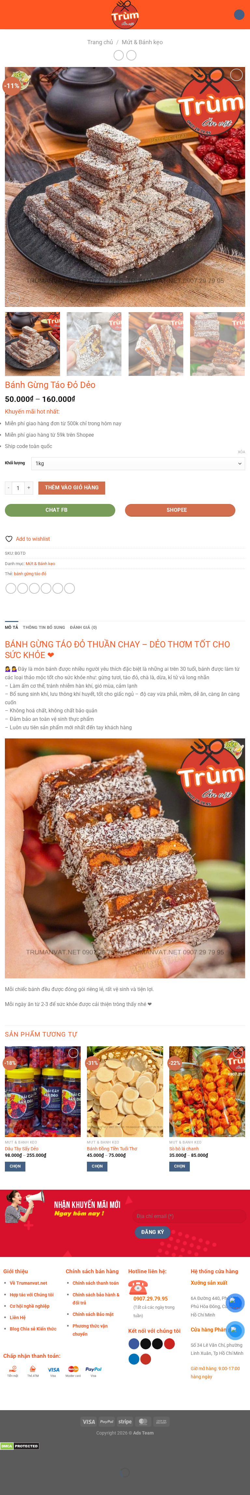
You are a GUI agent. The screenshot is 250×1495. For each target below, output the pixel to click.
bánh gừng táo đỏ (30, 573)
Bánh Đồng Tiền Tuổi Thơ (112, 1149)
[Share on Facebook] (22, 588)
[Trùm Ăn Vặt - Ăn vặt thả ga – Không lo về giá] (125, 14)
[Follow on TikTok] (145, 1343)
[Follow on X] (157, 1343)
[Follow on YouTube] (145, 1359)
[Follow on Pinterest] (169, 1343)
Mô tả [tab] (11, 627)
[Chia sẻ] (44, 1456)
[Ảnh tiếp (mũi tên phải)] (25, 1483)
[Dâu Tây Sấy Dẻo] (43, 1091)
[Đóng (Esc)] (63, 1456)
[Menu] (9, 14)
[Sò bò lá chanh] (207, 1091)
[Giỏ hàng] (239, 14)
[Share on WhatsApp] (11, 588)
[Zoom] (13, 299)
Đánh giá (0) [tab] (83, 627)
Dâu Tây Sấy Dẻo (21, 1149)
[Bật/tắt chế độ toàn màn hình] (25, 1456)
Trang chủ (100, 42)
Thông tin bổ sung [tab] (44, 627)
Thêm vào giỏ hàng (72, 488)
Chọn (15, 1166)
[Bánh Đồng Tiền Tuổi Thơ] (125, 1091)
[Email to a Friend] (46, 588)
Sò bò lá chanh (184, 1149)
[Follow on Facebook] (134, 1343)
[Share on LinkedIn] (69, 588)
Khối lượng (15, 463)
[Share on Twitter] (34, 588)
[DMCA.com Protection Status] (19, 1446)
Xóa (241, 452)
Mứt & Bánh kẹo (142, 42)
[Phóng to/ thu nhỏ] (6, 1456)
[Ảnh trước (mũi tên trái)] (6, 1483)
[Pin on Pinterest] (57, 588)
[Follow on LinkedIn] (134, 1359)
